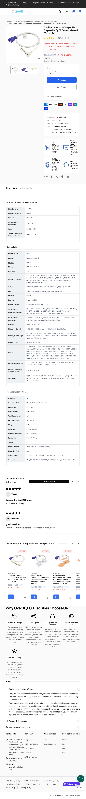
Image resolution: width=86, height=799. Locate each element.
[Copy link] (73, 176)
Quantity (49, 68)
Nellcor (68, 132)
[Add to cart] (11, 597)
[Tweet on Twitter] (57, 176)
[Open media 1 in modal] (24, 44)
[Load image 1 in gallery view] (15, 70)
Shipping (46, 61)
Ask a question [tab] (26, 188)
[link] (43, 4)
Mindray (11, 336)
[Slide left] (72, 543)
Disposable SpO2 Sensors (62, 129)
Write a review (49, 481)
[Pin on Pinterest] (62, 176)
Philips (10, 352)
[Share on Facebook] (51, 176)
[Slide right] (78, 543)
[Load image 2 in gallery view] (24, 70)
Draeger (11, 218)
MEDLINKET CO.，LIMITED (62, 795)
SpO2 (74, 132)
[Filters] (72, 481)
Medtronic (61, 132)
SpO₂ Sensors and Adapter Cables (26, 21)
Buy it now (62, 87)
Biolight (11, 262)
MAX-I (54, 132)
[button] (6, 11)
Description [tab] (11, 188)
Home (9, 21)
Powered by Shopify (75, 795)
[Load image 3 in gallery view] (34, 70)
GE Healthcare (13, 222)
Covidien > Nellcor (59, 126)
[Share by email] (68, 176)
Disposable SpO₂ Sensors (50, 21)
